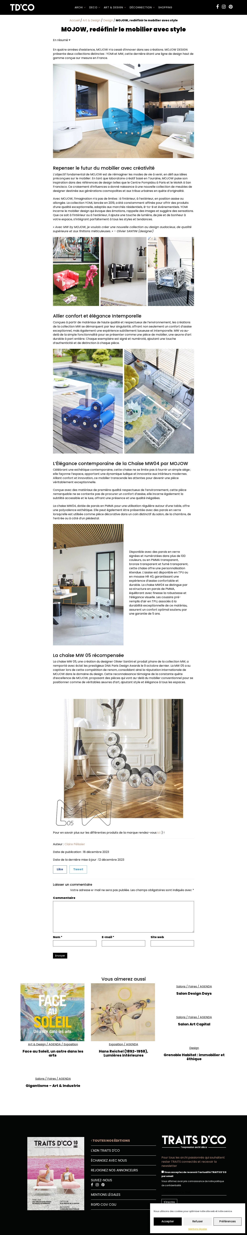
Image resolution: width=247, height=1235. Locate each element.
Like (60, 869)
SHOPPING (165, 7)
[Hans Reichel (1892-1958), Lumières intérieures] (123, 1012)
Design (108, 20)
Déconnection (141, 7)
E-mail (108, 937)
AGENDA (55, 1044)
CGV (104, 1204)
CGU (112, 1204)
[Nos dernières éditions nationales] (53, 1172)
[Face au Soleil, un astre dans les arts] (53, 1012)
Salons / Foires (186, 986)
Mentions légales (197, 1228)
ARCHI (79, 7)
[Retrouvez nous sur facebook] (217, 7)
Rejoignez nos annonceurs (114, 1170)
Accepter (167, 1221)
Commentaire (64, 898)
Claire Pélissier (75, 844)
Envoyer (60, 955)
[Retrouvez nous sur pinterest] (231, 7)
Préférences (227, 1221)
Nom (57, 937)
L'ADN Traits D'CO (105, 1150)
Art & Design (114, 7)
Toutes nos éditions (111, 1140)
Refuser (197, 1221)
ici (158, 833)
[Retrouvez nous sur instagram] (224, 7)
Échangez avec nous (109, 1160)
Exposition (71, 1044)
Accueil (74, 20)
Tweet (78, 869)
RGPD (95, 1204)
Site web (157, 937)
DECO (93, 7)
